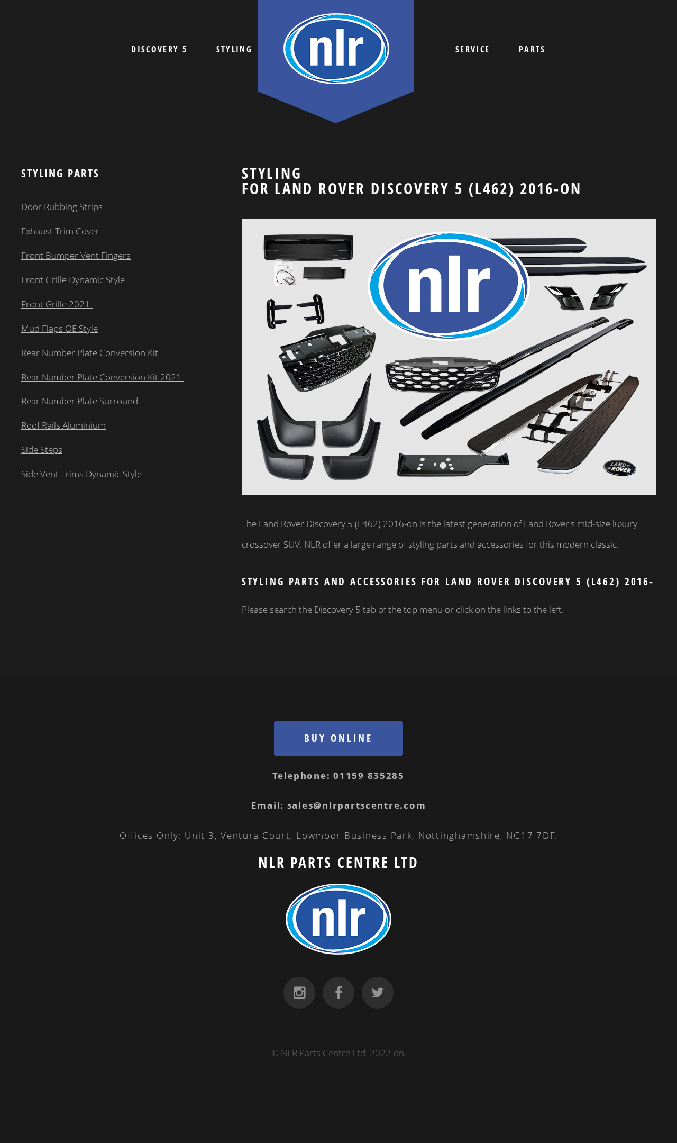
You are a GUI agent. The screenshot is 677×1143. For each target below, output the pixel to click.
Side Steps (41, 449)
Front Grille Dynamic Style (73, 279)
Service (472, 49)
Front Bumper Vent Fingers (76, 255)
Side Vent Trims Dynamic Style (81, 473)
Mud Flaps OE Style (59, 328)
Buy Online (338, 738)
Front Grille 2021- (57, 303)
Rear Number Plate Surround (79, 400)
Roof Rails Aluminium (63, 425)
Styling (234, 49)
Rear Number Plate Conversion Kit (89, 352)
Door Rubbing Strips (62, 206)
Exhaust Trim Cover (60, 230)
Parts (532, 49)
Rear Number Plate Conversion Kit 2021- (102, 376)
